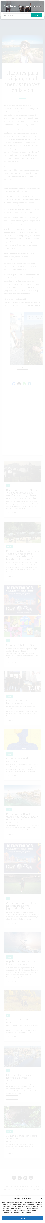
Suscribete (37, 15)
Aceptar (22, 1218)
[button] (42, 1198)
